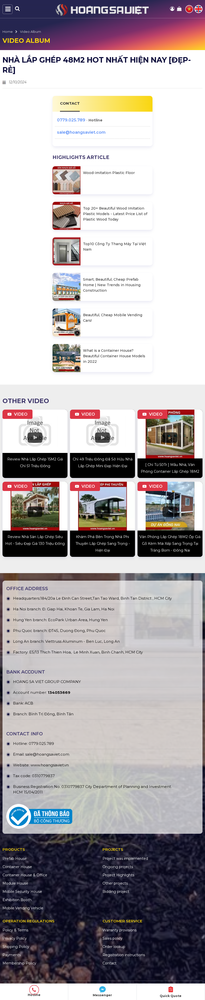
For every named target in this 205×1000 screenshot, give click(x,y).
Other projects (115, 883)
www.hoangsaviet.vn (49, 765)
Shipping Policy (15, 946)
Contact (109, 963)
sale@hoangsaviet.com (81, 132)
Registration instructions (123, 955)
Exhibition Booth (17, 900)
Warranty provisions (119, 930)
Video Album (30, 32)
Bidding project (115, 891)
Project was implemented (125, 858)
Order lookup (113, 946)
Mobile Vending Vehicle (22, 908)
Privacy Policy (14, 938)
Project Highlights (118, 875)
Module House (15, 883)
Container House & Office (24, 875)
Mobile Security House (22, 891)
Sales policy (112, 938)
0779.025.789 (71, 120)
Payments (11, 955)
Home (7, 32)
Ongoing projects (117, 867)
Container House (17, 867)
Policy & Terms (15, 930)
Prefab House (14, 858)
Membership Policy (19, 963)
